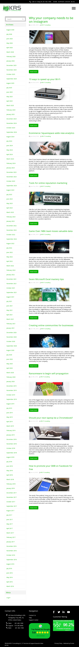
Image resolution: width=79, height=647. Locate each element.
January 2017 (10, 542)
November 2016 (11, 551)
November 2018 (11, 444)
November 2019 (11, 390)
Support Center (64, 2)
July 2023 (9, 194)
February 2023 (10, 217)
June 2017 (9, 519)
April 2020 (9, 368)
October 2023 (10, 181)
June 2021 (9, 306)
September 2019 (11, 399)
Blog (73, 2)
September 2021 (11, 292)
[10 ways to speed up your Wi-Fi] (49, 94)
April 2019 (9, 421)
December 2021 (11, 279)
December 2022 (11, 226)
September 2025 (11, 79)
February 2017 (10, 537)
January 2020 (10, 381)
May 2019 (9, 417)
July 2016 (9, 568)
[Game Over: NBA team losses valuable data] (49, 246)
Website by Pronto (68, 643)
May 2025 (9, 96)
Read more (33, 71)
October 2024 (10, 128)
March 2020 (10, 372)
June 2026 (9, 39)
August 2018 (10, 457)
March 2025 (10, 105)
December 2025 (11, 65)
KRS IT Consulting (45, 25)
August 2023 (10, 190)
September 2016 (11, 559)
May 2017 (9, 524)
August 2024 (10, 137)
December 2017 (11, 493)
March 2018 (10, 479)
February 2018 (10, 484)
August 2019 (10, 404)
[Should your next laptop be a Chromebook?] (49, 433)
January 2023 (10, 221)
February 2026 (10, 56)
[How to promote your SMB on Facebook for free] (49, 484)
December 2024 (11, 119)
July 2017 (9, 515)
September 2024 (11, 132)
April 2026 (9, 47)
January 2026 (10, 61)
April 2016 (9, 582)
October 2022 (10, 234)
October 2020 (10, 341)
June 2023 (9, 199)
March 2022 (10, 266)
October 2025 (10, 74)
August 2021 (10, 297)
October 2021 (10, 288)
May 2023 (9, 203)
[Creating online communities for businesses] (49, 341)
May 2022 (9, 257)
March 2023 (10, 212)
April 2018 (9, 475)
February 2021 (10, 324)
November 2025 (11, 70)
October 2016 (10, 555)
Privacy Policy (58, 643)
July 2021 (9, 301)
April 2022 (9, 261)
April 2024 (9, 154)
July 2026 (9, 34)
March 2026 (10, 52)
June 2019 (9, 413)
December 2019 (11, 386)
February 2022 (10, 270)
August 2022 (10, 243)
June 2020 (9, 359)
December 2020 (11, 332)
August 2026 (10, 30)
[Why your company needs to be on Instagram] (49, 37)
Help (30, 618)
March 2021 (10, 319)
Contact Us (32, 615)
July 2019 (9, 408)
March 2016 (10, 586)
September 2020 (11, 346)
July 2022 (9, 248)
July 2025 (9, 88)
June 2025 (9, 92)
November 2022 (11, 230)
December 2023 (11, 172)
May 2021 (9, 310)
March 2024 (10, 159)
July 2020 (9, 355)
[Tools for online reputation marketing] (49, 198)
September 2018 (11, 453)
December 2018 (11, 439)
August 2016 (10, 564)
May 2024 (9, 150)
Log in (8, 598)
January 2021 (10, 328)
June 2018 (9, 466)
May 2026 (9, 43)
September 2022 (11, 239)
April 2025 (9, 101)
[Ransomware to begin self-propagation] (49, 389)
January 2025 (10, 114)
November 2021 (11, 283)
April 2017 (9, 528)
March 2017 (10, 533)
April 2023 (9, 208)
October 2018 (10, 448)
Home (55, 2)
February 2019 (10, 430)
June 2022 (9, 252)
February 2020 (10, 377)
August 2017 (10, 511)
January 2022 (10, 275)
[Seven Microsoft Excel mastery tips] (49, 294)
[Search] (22, 19)
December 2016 (11, 546)
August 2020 (10, 350)
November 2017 (11, 497)
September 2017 (11, 506)
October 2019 (10, 395)
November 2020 (11, 337)
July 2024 (9, 141)
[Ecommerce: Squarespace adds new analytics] (49, 148)
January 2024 (10, 168)
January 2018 (10, 488)
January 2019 (10, 435)
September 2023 (11, 186)
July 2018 (9, 462)
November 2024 (11, 123)
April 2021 (9, 315)
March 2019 (10, 426)
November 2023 (11, 177)
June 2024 (9, 145)
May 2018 (9, 470)
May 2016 (9, 577)
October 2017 (10, 502)
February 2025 (10, 110)
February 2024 (10, 163)
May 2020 (9, 364)
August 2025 (10, 83)
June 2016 (9, 573)
